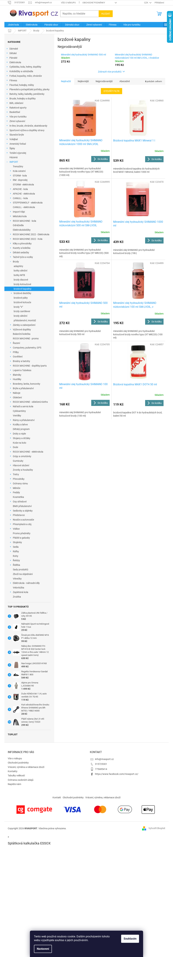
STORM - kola (20, 175)
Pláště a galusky (21, 537)
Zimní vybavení (17, 121)
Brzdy (16, 261)
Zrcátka (17, 596)
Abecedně (124, 81)
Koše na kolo (19, 442)
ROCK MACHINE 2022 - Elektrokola (31, 234)
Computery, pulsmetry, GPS (27, 347)
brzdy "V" (18, 307)
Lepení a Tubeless (22, 370)
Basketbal (14, 112)
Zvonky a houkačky (23, 469)
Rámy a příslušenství (23, 420)
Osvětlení (17, 356)
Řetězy (16, 560)
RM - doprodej (20, 180)
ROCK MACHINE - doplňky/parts (30, 365)
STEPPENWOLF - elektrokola (28, 202)
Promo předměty (21, 533)
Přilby (16, 352)
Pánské (13, 57)
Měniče (16, 488)
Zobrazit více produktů (109, 71)
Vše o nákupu (68, 2)
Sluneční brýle (16, 134)
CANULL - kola (20, 198)
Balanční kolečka (21, 334)
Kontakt (57, 797)
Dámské (13, 48)
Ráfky (16, 551)
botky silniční (20, 270)
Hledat (105, 13)
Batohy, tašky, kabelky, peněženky (26, 94)
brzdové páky (21, 297)
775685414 (101, 769)
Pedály (16, 492)
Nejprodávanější (104, 81)
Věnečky (17, 578)
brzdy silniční (20, 315)
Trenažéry (18, 166)
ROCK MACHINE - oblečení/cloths (30, 402)
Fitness (13, 80)
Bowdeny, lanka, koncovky (26, 383)
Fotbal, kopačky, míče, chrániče (25, 76)
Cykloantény (19, 411)
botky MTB (19, 275)
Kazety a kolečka (21, 248)
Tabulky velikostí (16, 775)
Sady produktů (20, 569)
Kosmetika (18, 497)
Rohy (15, 556)
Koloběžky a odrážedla (21, 71)
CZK (146, 2)
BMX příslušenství (22, 506)
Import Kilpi (19, 211)
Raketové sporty (18, 107)
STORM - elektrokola (23, 184)
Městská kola (20, 216)
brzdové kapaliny (22, 288)
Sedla (16, 547)
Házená (13, 157)
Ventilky (17, 415)
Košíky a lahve (20, 424)
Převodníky (18, 479)
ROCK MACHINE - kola (24, 221)
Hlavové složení (21, 465)
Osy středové (20, 501)
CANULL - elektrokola (24, 207)
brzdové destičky (22, 293)
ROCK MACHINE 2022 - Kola (27, 239)
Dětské (13, 53)
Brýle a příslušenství (23, 388)
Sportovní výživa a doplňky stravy (26, 130)
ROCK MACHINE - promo (26, 338)
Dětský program (21, 429)
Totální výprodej (17, 153)
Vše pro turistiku (18, 116)
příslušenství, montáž (25, 320)
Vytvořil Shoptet (157, 828)
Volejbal (13, 139)
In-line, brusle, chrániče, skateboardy (28, 125)
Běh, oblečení (16, 103)
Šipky (12, 148)
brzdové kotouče (22, 302)
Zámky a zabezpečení (24, 325)
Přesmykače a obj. (22, 524)
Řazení (16, 343)
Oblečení (17, 397)
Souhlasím (130, 938)
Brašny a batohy (21, 361)
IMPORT (13, 162)
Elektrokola (15, 62)
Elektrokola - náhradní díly (26, 583)
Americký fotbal (17, 143)
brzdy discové (21, 279)
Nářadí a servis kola (23, 406)
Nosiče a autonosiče (23, 519)
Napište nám (14, 784)
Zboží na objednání (23, 574)
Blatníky (17, 374)
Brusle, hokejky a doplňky (22, 98)
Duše (15, 447)
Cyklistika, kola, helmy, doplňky (25, 66)
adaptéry (18, 266)
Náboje (16, 393)
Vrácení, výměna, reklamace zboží (102, 797)
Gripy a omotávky (22, 456)
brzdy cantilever (22, 311)
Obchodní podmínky (93, 2)
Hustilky (17, 379)
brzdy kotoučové (22, 284)
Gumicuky (18, 460)
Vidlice (16, 528)
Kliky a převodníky (22, 243)
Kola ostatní (19, 171)
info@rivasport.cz (104, 759)
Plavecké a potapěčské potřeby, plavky (29, 89)
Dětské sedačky (21, 252)
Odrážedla (18, 225)
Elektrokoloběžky (22, 229)
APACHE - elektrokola (24, 193)
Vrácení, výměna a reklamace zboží (26, 767)
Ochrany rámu (20, 483)
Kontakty (12, 771)
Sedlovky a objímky (23, 510)
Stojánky (17, 542)
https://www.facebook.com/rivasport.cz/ (116, 774)
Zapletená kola (20, 592)
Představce (19, 515)
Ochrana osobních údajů (20, 780)
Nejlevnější (83, 81)
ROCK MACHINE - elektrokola (28, 451)
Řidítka (16, 565)
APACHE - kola (20, 189)
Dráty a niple (19, 433)
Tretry (16, 474)
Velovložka (18, 587)
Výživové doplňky (22, 329)
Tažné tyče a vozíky (23, 257)
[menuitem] (13, 24)
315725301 (101, 764)
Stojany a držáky (21, 438)
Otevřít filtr (111, 91)
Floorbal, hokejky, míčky (21, 85)
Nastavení (43, 948)
